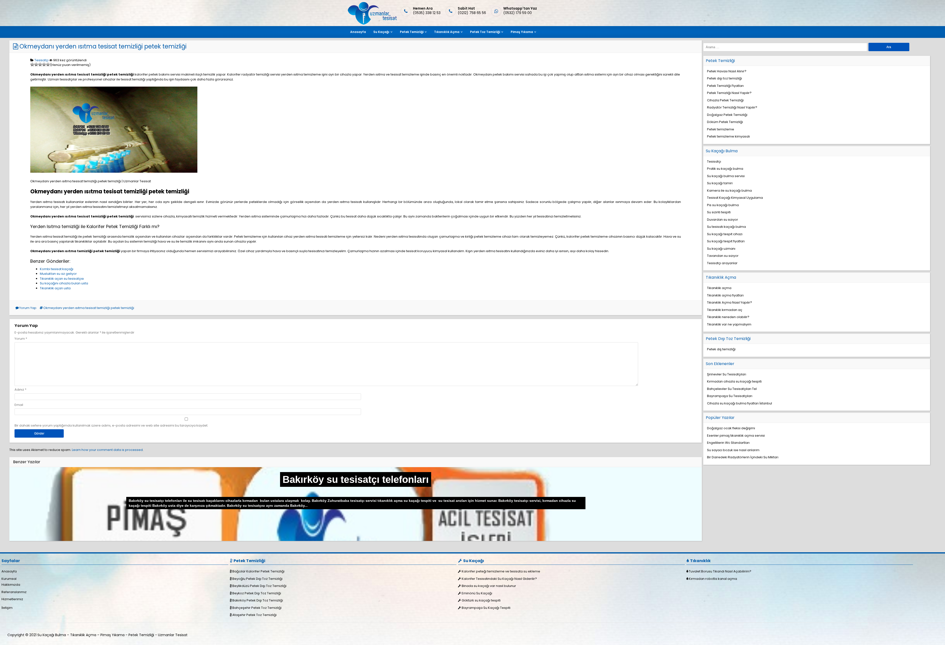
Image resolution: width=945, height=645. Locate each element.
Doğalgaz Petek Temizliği (727, 114)
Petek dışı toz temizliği (724, 78)
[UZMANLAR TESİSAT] (371, 23)
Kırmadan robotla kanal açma (713, 578)
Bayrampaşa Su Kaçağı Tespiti (486, 607)
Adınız (19, 389)
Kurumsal (8, 578)
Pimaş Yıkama (522, 32)
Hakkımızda (10, 584)
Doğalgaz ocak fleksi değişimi (731, 428)
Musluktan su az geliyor (58, 273)
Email (19, 404)
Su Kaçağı (381, 32)
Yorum (21, 338)
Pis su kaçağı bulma (723, 205)
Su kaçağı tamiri (720, 183)
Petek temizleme (720, 129)
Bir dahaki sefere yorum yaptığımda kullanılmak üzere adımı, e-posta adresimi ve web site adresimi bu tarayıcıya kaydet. (111, 425)
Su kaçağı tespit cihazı (724, 234)
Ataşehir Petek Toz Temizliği (254, 615)
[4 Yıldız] (44, 64)
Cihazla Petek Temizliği (725, 100)
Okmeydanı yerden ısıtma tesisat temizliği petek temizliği (103, 46)
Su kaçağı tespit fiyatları (726, 241)
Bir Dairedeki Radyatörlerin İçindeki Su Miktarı (742, 457)
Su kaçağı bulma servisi (726, 176)
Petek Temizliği (412, 32)
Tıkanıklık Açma (446, 32)
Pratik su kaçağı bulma (725, 168)
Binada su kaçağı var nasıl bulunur (489, 586)
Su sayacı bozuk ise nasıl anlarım (733, 450)
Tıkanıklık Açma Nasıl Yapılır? (729, 302)
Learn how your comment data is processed (107, 449)
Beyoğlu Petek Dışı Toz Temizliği (257, 578)
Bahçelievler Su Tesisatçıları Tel (732, 388)
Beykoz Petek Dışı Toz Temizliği (256, 593)
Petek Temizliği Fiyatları (725, 85)
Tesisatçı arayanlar (722, 263)
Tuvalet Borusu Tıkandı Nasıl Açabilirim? (720, 571)
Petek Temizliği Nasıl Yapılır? (729, 93)
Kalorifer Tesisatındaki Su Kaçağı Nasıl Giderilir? (499, 578)
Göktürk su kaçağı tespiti (481, 600)
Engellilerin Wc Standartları (728, 442)
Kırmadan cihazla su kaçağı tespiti (734, 381)
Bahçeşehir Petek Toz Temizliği (257, 607)
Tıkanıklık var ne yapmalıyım (729, 324)
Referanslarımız (14, 592)
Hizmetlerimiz (12, 599)
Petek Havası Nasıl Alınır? (726, 71)
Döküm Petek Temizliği (725, 122)
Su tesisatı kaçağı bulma (726, 226)
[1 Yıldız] (32, 64)
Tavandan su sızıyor (723, 255)
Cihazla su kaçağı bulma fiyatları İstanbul (739, 403)
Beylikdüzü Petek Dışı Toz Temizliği (259, 586)
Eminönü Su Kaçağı (477, 593)
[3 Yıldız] (40, 64)
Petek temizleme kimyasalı (728, 136)
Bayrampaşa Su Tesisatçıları (729, 396)
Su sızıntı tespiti (719, 212)
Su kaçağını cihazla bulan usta (64, 283)
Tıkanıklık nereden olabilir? (728, 317)
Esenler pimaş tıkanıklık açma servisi (736, 435)
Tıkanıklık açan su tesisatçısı (62, 278)
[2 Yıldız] (36, 64)
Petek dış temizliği (721, 349)
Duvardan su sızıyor (722, 219)
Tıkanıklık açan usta (55, 288)
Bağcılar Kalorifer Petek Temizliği (258, 571)
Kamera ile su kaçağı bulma (729, 190)
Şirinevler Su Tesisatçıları (726, 374)
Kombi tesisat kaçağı (56, 269)
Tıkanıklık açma (719, 288)
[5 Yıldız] (48, 64)
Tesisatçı (41, 60)
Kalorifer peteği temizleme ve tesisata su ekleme (501, 571)
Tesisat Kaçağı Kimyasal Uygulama (735, 197)
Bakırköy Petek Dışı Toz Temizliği (257, 600)
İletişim (7, 607)
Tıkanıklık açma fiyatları (725, 295)
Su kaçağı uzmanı (721, 248)
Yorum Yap (27, 308)
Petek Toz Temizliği (485, 32)
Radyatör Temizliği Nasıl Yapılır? (732, 107)
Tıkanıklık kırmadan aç (724, 309)
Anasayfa (358, 32)
